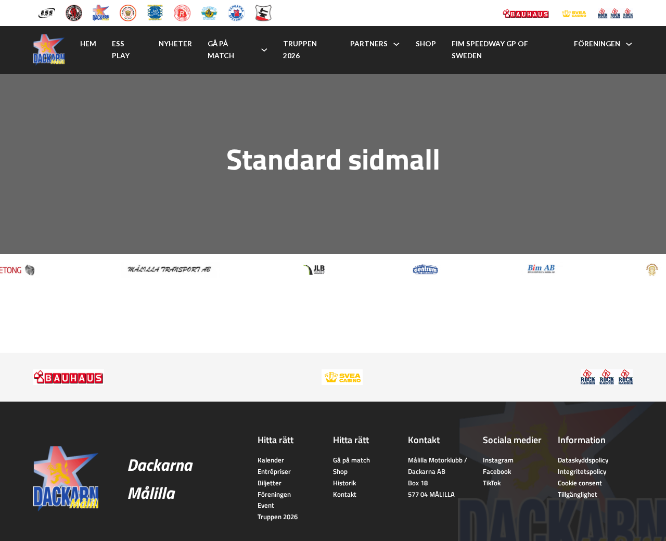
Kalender (271, 460)
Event (266, 505)
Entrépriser (274, 471)
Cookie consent (580, 483)
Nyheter (175, 44)
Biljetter (269, 483)
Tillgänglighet (577, 494)
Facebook (497, 471)
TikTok (492, 483)
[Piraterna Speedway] (155, 12)
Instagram (498, 460)
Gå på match (221, 50)
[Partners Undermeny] (396, 44)
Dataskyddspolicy (583, 460)
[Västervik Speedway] (209, 12)
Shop (426, 44)
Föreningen (597, 44)
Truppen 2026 (300, 50)
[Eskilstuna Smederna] (263, 12)
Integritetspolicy (582, 471)
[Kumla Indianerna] (74, 12)
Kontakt (344, 494)
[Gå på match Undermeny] (264, 49)
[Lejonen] (128, 12)
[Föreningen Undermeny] (629, 44)
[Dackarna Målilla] (101, 12)
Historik (344, 483)
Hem (88, 44)
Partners (369, 44)
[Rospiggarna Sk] (182, 12)
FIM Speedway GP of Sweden (490, 50)
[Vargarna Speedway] (236, 12)
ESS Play (121, 50)
